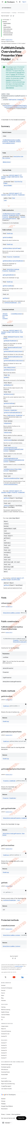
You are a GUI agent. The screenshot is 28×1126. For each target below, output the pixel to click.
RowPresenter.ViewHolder (16, 99)
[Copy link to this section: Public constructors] (20, 622)
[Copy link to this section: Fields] (7, 598)
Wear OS (3, 1028)
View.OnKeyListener (10, 367)
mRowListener (7, 162)
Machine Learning (5, 1009)
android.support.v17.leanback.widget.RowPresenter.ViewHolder (12, 176)
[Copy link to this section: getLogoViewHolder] (17, 809)
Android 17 (4, 1043)
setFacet (6, 505)
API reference (6, 7)
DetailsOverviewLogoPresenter (13, 217)
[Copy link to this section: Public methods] (16, 691)
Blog (2, 998)
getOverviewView (8, 286)
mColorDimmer (8, 185)
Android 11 (3, 1058)
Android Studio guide (6, 1064)
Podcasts (3, 1000)
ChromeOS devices (6, 1031)
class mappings (10, 87)
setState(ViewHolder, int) (12, 302)
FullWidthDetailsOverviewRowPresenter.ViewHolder (11, 214)
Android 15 (4, 1048)
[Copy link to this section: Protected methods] (20, 920)
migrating (8, 80)
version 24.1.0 (9, 39)
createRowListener (16, 314)
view (5, 200)
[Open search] (17, 2)
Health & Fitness (5, 1012)
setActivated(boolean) (11, 484)
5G (2, 1019)
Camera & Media (5, 1014)
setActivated (8, 440)
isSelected (7, 432)
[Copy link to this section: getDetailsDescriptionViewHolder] (2, 771)
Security (3, 990)
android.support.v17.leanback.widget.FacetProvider (12, 578)
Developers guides (5, 1067)
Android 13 (4, 1053)
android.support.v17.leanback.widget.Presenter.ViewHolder (13, 194)
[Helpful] (11, 16)
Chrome (3, 1101)
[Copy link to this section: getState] (9, 883)
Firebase (3, 1103)
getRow (6, 377)
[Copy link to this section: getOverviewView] (15, 846)
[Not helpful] (13, 16)
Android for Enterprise (6, 988)
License (8, 1114)
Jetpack (13, 74)
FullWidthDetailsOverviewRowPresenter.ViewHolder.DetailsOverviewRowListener (11, 141)
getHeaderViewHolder (10, 340)
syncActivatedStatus (10, 478)
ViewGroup (10, 233)
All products (4, 1108)
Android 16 (4, 1045)
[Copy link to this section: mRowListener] (13, 603)
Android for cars (5, 1033)
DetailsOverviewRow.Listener (11, 612)
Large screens (4, 1026)
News (2, 995)
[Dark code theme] (26, 611)
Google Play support (6, 1086)
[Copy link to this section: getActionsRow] (13, 696)
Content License (19, 966)
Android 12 (4, 1055)
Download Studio (5, 1072)
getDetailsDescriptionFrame (11, 248)
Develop (14, 12)
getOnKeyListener (9, 370)
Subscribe (21, 1118)
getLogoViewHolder (8, 275)
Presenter (5, 217)
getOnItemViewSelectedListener (13, 360)
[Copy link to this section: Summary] (11, 126)
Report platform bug (6, 1081)
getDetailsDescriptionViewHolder (13, 261)
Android (3, 985)
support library (9, 69)
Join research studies (6, 1088)
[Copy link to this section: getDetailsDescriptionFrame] (23, 732)
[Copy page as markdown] (17, 59)
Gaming (3, 1007)
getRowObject (8, 385)
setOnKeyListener (9, 469)
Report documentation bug (8, 1083)
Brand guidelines (16, 1114)
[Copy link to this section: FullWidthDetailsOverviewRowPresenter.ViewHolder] (18, 629)
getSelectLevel (8, 394)
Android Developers (5, 12)
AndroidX (19, 72)
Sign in (24, 2)
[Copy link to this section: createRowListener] (16, 926)
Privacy (3, 1017)
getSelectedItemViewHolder (12, 412)
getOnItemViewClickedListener (13, 351)
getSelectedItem (9, 403)
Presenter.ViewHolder (13, 257)
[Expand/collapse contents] (10, 20)
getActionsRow (7, 237)
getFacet (6, 498)
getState (5, 298)
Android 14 (4, 1050)
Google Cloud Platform (7, 1106)
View (13, 198)
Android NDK (4, 1074)
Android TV (4, 1036)
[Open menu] (2, 2)
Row (9, 375)
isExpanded (7, 423)
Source (3, 993)
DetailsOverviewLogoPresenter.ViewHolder (10, 270)
